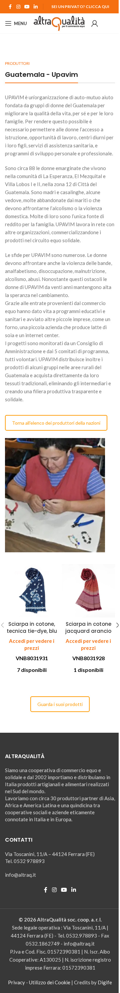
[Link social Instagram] (18, 6)
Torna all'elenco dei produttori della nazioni (56, 423)
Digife (105, 982)
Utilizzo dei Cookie (49, 982)
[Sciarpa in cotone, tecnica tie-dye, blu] (31, 590)
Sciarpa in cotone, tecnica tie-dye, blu (32, 627)
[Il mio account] (94, 23)
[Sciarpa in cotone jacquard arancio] (88, 590)
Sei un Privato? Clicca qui (80, 6)
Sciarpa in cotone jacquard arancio (88, 627)
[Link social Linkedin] (36, 6)
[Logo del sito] (59, 23)
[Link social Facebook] (10, 6)
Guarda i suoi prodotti (60, 704)
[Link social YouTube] (27, 6)
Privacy (16, 982)
